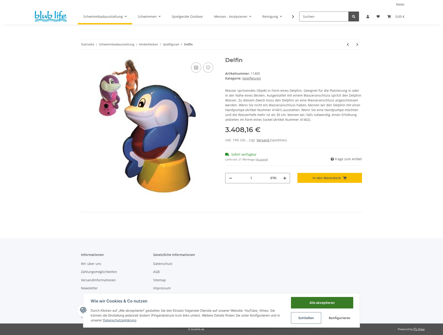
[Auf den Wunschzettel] (208, 67)
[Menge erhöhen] (285, 178)
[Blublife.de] (51, 16)
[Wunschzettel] (378, 16)
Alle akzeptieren (322, 303)
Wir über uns (91, 263)
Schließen (306, 318)
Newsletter (89, 288)
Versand (263, 140)
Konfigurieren (339, 318)
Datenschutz (163, 263)
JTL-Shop (419, 329)
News (400, 4)
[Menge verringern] (230, 178)
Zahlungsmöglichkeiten (99, 272)
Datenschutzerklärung (119, 320)
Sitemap (159, 280)
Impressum (162, 288)
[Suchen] (353, 16)
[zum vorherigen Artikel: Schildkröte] (348, 44)
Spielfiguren (251, 78)
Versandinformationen (98, 280)
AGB (156, 272)
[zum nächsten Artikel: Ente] (357, 44)
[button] (368, 16)
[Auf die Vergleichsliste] (196, 67)
